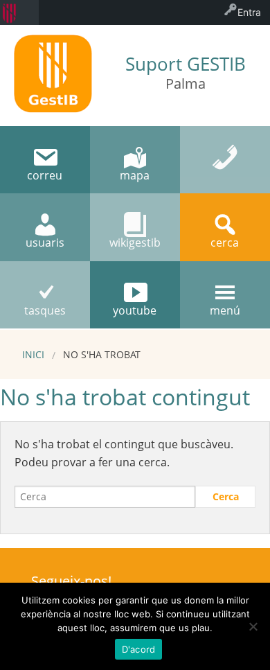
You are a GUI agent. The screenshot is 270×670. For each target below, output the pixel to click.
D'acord (139, 649)
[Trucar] (225, 159)
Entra (249, 12)
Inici (33, 354)
